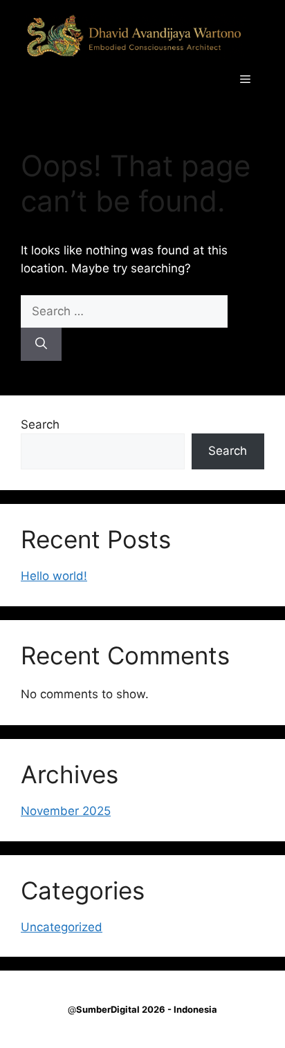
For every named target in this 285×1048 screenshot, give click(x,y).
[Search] (41, 344)
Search (40, 424)
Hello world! (54, 576)
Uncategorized (61, 927)
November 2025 (66, 811)
